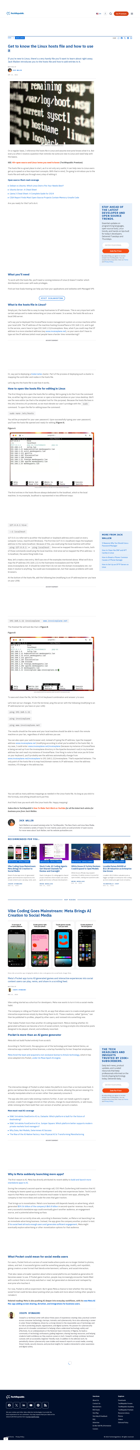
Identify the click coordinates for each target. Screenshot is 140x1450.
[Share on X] (125, 38)
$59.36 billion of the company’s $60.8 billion (38, 1206)
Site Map (96, 1413)
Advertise (96, 1423)
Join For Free (116, 251)
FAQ (94, 1419)
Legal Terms (10, 1437)
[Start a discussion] (118, 38)
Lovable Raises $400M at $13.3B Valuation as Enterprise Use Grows (117, 868)
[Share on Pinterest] (128, 38)
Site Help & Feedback (100, 1416)
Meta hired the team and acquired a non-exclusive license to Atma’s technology (43, 1055)
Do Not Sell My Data (32, 1417)
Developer (20, 38)
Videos (120, 1419)
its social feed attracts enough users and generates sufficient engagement (43, 1224)
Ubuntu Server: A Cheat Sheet (23, 189)
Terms (126, 260)
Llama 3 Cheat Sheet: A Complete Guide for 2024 (32, 193)
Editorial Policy (123, 1423)
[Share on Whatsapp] (131, 38)
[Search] (111, 14)
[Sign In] (105, 14)
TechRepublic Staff (111, 884)
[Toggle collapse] (6, 1438)
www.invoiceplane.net (56, 331)
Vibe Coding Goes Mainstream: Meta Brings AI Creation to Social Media (22, 868)
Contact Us (96, 1403)
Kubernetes (36, 374)
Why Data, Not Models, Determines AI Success (31, 1130)
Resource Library (124, 1413)
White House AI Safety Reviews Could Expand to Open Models (85, 867)
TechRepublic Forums (125, 1403)
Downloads (122, 1400)
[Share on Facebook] (122, 38)
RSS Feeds (96, 1410)
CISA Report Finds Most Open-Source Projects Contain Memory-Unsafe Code (44, 197)
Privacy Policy (109, 262)
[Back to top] (135, 1443)
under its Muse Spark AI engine (46, 1058)
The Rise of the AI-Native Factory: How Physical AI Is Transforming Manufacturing (47, 1134)
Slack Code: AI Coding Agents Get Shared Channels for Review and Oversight (53, 868)
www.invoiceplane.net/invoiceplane (44, 746)
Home (9, 38)
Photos (120, 1416)
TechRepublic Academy (126, 1407)
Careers (95, 1429)
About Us (96, 1400)
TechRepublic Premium (125, 1410)
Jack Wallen (17, 70)
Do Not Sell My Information (102, 1426)
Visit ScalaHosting (52, 298)
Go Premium (121, 14)
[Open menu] (132, 14)
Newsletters (97, 1407)
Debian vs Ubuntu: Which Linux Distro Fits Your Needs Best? (37, 185)
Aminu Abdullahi (46, 884)
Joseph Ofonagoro (15, 884)
